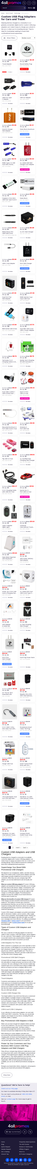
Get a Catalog (5, 1151)
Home (3, 1142)
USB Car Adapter (25, 97)
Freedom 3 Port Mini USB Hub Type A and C (9, 199)
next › (18, 847)
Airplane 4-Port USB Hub (24, 428)
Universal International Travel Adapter (26, 526)
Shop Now (6, 1075)
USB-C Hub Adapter (8, 263)
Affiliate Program (24, 1149)
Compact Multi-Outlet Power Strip (26, 834)
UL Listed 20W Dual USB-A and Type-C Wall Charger (26, 592)
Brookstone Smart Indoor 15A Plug (26, 728)
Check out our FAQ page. (9, 1088)
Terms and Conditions (9, 1163)
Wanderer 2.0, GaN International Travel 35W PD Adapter (26, 797)
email (3, 1096)
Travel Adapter (7, 64)
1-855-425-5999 (27, 1094)
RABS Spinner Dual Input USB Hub (26, 297)
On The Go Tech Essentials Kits (7, 693)
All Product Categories (25, 1154)
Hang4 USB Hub (7, 764)
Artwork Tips (5, 1154)
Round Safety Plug (26, 64)
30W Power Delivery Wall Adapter (26, 559)
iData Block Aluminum (27, 129)
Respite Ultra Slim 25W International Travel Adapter (26, 695)
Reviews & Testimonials (26, 1146)
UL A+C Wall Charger (26, 232)
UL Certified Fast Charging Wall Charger (27, 459)
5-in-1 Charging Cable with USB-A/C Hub (9, 491)
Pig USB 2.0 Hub (7, 459)
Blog (2, 1144)
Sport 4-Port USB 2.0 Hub (24, 392)
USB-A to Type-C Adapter (7, 98)
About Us (22, 1151)
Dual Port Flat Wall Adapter (6, 297)
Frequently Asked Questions (27, 1142)
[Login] (29, 3)
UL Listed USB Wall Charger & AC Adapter (27, 163)
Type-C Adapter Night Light (7, 526)
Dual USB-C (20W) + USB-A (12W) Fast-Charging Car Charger (9, 392)
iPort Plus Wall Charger (6, 658)
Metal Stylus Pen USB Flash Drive (7, 232)
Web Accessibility (28, 1163)
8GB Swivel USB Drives (9, 329)
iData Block (23, 198)
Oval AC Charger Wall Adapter (7, 130)
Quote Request (5, 1146)
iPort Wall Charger (26, 263)
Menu (30, 8)
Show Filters (11, 38)
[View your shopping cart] (34, 3)
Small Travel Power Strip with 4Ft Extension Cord (26, 764)
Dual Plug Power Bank (27, 657)
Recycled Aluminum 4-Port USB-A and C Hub (9, 428)
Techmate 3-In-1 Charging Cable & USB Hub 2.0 (9, 361)
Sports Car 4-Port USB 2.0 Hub (25, 491)
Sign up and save (14, 1132)
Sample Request (6, 1149)
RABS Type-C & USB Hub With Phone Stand (8, 163)
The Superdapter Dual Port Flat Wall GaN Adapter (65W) (9, 797)
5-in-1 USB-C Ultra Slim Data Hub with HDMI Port (8, 728)
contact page (11, 1099)
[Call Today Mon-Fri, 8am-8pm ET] (24, 3)
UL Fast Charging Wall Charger (25, 625)
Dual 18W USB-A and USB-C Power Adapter (27, 329)
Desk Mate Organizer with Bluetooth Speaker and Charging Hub (9, 558)
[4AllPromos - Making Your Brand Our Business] (11, 3)
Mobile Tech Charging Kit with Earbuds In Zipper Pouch (27, 361)
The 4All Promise (24, 1144)
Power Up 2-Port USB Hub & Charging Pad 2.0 (9, 592)
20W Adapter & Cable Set (6, 625)
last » (25, 847)
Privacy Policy (19, 1163)
